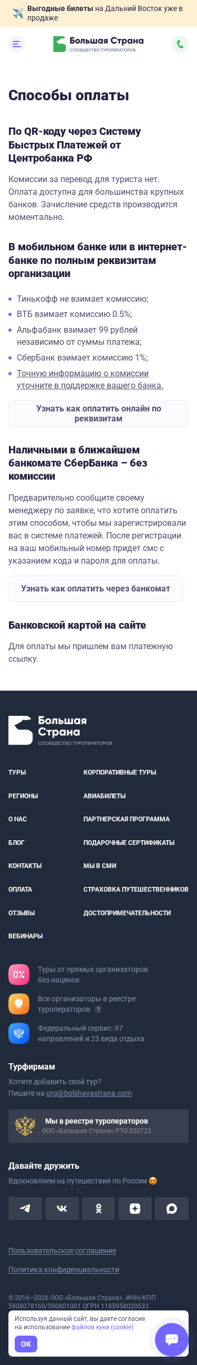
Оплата (20, 889)
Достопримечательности (127, 913)
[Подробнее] (98, 1009)
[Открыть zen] (135, 1208)
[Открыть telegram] (25, 1208)
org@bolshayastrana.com (89, 1093)
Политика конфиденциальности (63, 1269)
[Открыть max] (172, 1208)
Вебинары (25, 936)
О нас (17, 819)
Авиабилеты (105, 796)
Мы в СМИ (100, 866)
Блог (16, 842)
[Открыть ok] (99, 1208)
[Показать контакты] (180, 44)
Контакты (25, 866)
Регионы (23, 796)
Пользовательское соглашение (62, 1250)
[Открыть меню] (16, 44)
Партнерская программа (127, 819)
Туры (17, 772)
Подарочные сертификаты (129, 842)
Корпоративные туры (120, 772)
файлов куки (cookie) (102, 1327)
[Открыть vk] (62, 1208)
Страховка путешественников (136, 889)
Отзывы (21, 913)
